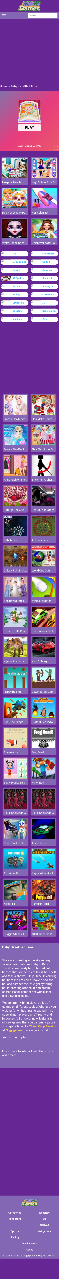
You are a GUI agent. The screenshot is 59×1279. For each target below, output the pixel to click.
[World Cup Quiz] (43, 565)
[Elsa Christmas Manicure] (43, 444)
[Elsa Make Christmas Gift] (43, 414)
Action (16, 286)
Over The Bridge (13, 722)
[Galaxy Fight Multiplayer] (15, 565)
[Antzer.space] (43, 535)
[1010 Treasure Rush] (43, 929)
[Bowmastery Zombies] (43, 686)
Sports (15, 1231)
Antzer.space (40, 540)
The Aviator (11, 752)
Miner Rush (38, 782)
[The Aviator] (15, 747)
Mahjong (17, 319)
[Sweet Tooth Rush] (15, 626)
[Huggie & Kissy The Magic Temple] (15, 929)
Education (18, 302)
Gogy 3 (16, 270)
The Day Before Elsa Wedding (21, 600)
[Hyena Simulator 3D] (15, 656)
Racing (16, 294)
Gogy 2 (46, 262)
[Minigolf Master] (43, 596)
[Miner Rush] (43, 777)
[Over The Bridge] (15, 717)
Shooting (18, 311)
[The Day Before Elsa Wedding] (15, 596)
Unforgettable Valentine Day (21, 510)
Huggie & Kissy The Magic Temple (24, 934)
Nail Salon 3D (40, 212)
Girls (44, 319)
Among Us (47, 286)
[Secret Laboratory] (43, 505)
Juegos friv (48, 278)
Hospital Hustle (11, 182)
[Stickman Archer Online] (43, 474)
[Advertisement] (29, 51)
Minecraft (15, 1218)
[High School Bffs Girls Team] (44, 177)
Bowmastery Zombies (45, 691)
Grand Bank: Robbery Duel (19, 843)
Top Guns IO (11, 873)
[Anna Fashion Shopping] (15, 474)
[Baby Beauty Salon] (15, 777)
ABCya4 (44, 1225)
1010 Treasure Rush (44, 934)
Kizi (14, 253)
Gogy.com (47, 270)
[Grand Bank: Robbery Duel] (15, 838)
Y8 (44, 1218)
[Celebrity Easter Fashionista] (44, 237)
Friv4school (48, 253)
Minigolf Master (41, 600)
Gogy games (19, 262)
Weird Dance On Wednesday (14, 242)
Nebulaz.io (10, 540)
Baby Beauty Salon (15, 782)
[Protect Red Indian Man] (43, 717)
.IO (43, 302)
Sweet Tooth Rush (15, 631)
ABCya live (18, 278)
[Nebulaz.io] (15, 535)
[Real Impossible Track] (43, 626)
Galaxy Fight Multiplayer (18, 570)
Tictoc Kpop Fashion (42, 1026)
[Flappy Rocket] (15, 686)
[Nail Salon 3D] (44, 207)
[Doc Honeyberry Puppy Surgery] (14, 207)
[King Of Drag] (43, 656)
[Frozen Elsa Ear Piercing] (15, 444)
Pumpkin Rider (40, 903)
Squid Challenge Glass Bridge (21, 812)
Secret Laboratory (43, 510)
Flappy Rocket (12, 691)
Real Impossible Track (45, 631)
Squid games (49, 311)
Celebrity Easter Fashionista (44, 242)
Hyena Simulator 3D (16, 661)
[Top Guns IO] (15, 868)
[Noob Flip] (15, 898)
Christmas (48, 294)
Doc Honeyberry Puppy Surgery (14, 212)
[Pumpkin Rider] (43, 898)
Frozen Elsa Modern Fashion (21, 419)
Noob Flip (9, 903)
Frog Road (38, 752)
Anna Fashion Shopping (18, 479)
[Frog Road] (43, 747)
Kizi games (44, 1231)
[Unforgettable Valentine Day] (15, 505)
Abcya (29, 1249)
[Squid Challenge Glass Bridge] (15, 808)
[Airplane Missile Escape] (43, 868)
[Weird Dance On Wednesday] (14, 237)
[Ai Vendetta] (43, 838)
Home (3, 86)
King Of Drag (39, 661)
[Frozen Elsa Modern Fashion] (15, 414)
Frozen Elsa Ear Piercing (18, 449)
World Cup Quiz (41, 570)
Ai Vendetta (39, 843)
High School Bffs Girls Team (44, 182)
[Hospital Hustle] (14, 177)
